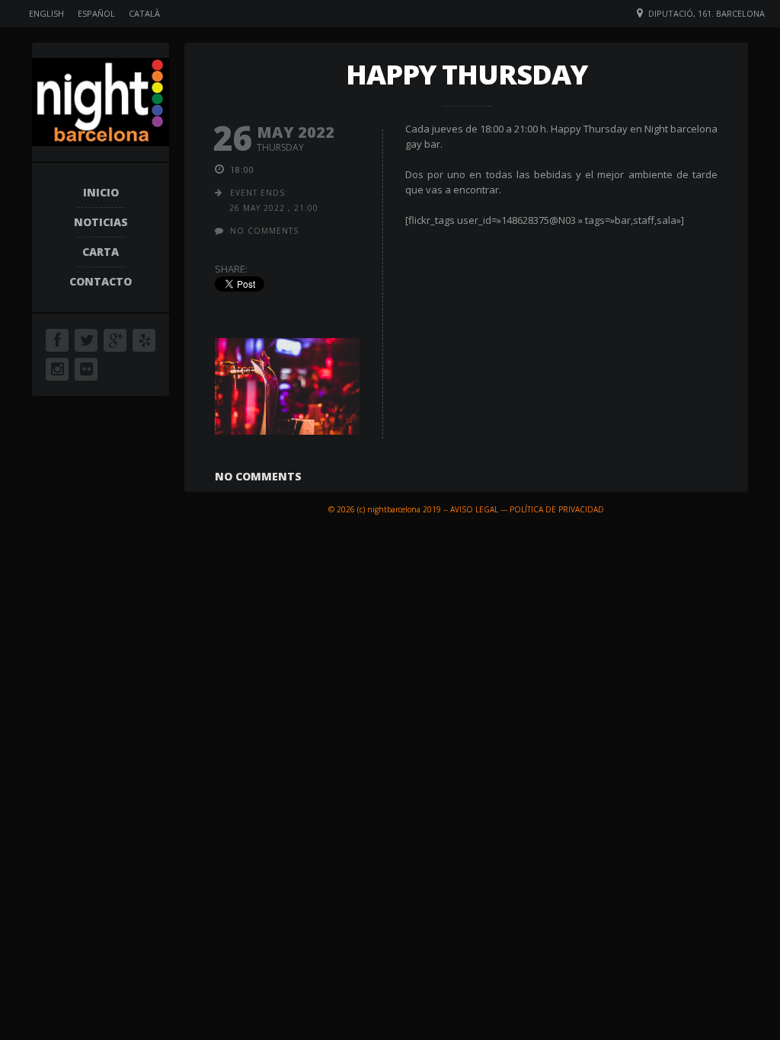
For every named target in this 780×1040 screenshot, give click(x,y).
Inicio (101, 192)
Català (144, 13)
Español (96, 13)
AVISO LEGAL (474, 509)
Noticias (101, 222)
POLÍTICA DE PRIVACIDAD (557, 509)
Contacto (100, 281)
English (46, 13)
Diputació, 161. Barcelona (706, 13)
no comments (264, 230)
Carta (100, 251)
